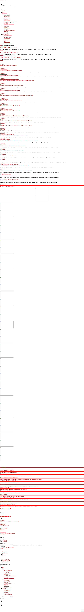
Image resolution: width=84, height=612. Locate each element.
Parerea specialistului (6, 29)
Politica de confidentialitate (10, 547)
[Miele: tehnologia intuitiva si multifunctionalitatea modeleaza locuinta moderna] (2, 129)
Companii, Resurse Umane (6, 26)
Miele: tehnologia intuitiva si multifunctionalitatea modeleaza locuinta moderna (10, 130)
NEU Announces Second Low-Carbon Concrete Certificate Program (8, 472)
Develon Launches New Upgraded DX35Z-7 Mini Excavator (7, 186)
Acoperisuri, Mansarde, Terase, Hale (7, 576)
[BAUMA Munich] (4, 528)
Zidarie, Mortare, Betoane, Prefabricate (8, 14)
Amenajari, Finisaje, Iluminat (7, 20)
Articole (3, 569)
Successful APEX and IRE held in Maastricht (8, 47)
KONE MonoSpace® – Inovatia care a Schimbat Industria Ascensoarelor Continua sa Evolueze (12, 150)
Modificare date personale (5, 561)
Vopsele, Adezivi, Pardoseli (6, 16)
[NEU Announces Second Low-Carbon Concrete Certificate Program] (7, 470)
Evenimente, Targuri (6, 582)
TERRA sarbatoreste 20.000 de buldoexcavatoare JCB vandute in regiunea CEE (10, 105)
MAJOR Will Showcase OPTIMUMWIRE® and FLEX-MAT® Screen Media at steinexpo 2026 (12, 496)
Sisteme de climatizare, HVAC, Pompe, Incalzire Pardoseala (10, 575)
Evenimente (3, 552)
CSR (2, 554)
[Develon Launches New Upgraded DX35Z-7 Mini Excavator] (2, 184)
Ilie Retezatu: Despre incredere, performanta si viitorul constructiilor (8, 65)
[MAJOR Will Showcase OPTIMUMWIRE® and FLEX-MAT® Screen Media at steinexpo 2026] (3, 494)
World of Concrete (6, 40)
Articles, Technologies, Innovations (7, 37)
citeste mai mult (2, 68)
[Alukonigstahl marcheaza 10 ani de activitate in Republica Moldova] (3, 154)
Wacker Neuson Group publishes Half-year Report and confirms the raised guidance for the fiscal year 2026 (13, 489)
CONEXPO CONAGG (3, 532)
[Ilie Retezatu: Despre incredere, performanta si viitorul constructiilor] (2, 64)
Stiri (2, 551)
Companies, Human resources (7, 38)
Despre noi (3, 12)
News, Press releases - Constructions (5, 471)
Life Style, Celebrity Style (6, 33)
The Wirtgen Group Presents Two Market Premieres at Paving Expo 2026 (9, 482)
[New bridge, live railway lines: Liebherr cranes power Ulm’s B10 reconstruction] (5, 490)
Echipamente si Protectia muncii (7, 15)
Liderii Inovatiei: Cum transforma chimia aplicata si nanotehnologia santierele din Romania (11, 85)
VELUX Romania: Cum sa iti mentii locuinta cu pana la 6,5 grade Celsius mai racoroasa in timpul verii (13, 145)
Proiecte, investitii (6, 585)
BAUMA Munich (2, 529)
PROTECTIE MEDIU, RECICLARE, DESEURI (9, 24)
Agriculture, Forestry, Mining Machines (8, 594)
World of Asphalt (2, 524)
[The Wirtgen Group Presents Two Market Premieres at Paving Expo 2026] (9, 480)
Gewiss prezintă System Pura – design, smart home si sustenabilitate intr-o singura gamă (11, 100)
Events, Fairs (5, 591)
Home (2, 11)
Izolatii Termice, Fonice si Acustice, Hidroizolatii (9, 22)
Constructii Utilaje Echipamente (5, 34)
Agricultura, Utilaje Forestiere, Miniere (8, 35)
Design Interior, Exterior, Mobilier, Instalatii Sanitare (9, 30)
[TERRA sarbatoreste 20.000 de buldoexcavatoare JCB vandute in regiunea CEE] (4, 104)
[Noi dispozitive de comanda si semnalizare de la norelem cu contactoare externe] (6, 109)
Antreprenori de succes (4, 13)
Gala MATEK (4, 555)
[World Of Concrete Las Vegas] (4, 525)
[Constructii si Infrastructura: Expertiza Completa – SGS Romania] (5, 174)
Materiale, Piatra (7, 572)
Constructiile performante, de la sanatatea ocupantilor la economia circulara (9, 75)
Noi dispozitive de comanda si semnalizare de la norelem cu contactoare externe (10, 110)
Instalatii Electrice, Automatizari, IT (7, 18)
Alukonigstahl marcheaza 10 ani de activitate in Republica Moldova (8, 155)
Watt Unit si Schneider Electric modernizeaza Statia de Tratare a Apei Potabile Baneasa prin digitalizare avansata (14, 115)
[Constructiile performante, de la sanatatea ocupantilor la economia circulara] (3, 74)
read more (1, 50)
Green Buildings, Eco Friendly (7, 42)
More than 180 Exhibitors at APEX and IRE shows (9, 52)
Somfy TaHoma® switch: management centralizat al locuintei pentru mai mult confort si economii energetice (13, 160)
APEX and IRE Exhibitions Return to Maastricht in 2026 (10, 57)
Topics (2, 25)
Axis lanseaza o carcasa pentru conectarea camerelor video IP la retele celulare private (11, 70)
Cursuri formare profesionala (7, 581)
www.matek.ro (5, 541)
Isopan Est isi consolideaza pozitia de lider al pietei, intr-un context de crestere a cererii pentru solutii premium (14, 135)
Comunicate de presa (6, 27)
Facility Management (6, 23)
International (4, 588)
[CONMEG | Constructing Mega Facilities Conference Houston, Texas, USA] (2, 520)
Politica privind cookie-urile (6, 560)
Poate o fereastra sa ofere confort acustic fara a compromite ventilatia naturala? (10, 90)
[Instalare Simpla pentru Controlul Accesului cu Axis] (9, 179)
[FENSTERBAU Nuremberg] (7, 533)
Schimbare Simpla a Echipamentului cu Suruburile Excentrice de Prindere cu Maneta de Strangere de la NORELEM (14, 165)
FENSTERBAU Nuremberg (3, 534)
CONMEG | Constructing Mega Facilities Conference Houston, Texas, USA (9, 521)
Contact (3, 556)
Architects (5, 41)
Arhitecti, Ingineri (6, 31)
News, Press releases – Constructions (8, 36)
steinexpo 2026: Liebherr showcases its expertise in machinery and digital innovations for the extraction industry (14, 499)
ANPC (3, 562)
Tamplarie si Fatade (6, 19)
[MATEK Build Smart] (2, 512)
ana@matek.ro (5, 540)
